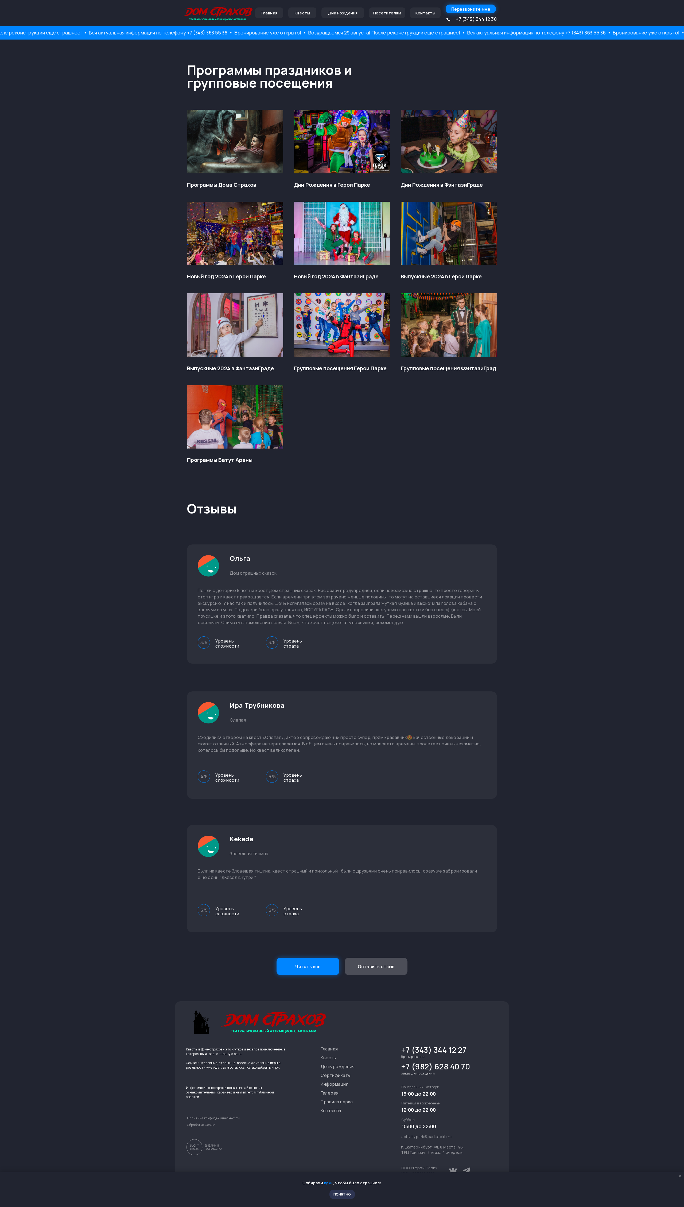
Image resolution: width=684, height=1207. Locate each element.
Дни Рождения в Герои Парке (332, 184)
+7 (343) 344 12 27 (433, 1050)
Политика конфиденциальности (213, 1118)
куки (328, 1182)
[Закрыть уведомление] (680, 1176)
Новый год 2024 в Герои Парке (226, 276)
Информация (334, 1084)
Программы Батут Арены (219, 460)
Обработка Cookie (201, 1125)
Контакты (331, 1110)
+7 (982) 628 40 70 (435, 1066)
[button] (471, 9)
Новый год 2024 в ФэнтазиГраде (336, 276)
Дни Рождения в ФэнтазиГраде (442, 184)
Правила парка (337, 1102)
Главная (329, 1049)
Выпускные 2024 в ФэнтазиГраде (230, 368)
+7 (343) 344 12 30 (476, 19)
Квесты (328, 1058)
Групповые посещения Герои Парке (340, 368)
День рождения (338, 1066)
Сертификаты (336, 1075)
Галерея (330, 1093)
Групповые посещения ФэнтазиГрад (448, 368)
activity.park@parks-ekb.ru (426, 1136)
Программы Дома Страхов (221, 184)
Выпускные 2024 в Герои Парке (441, 276)
